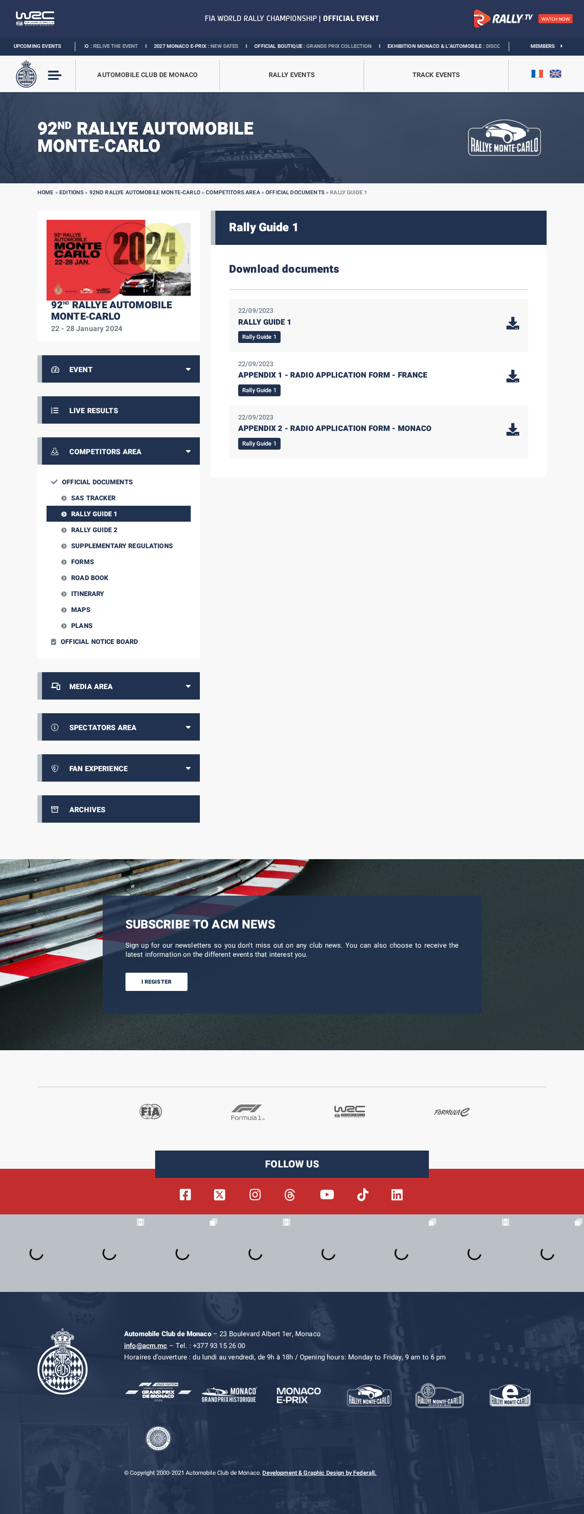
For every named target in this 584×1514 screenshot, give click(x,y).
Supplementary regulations (122, 546)
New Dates (164, 46)
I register (156, 982)
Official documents (295, 192)
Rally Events (292, 75)
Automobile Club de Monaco (147, 75)
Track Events (436, 75)
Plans (82, 626)
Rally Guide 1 (94, 514)
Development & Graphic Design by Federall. (319, 1473)
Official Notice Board (99, 642)
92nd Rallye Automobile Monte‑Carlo (144, 192)
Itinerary (87, 594)
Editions (71, 192)
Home (45, 192)
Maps (80, 610)
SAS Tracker (93, 498)
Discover (438, 46)
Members (546, 46)
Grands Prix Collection (279, 46)
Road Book (89, 578)
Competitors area (233, 192)
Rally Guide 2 (94, 530)
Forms (82, 562)
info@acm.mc (145, 1346)
